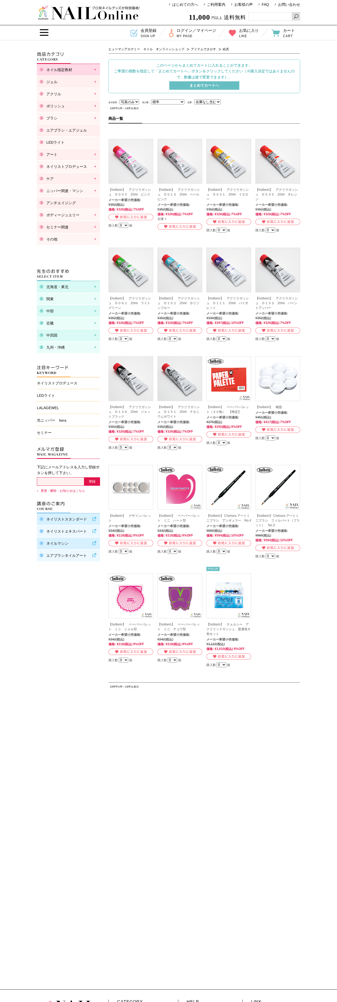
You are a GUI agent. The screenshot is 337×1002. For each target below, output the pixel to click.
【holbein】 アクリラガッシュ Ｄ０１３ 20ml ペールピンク (178, 194)
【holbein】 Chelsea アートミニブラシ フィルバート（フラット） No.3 (277, 520)
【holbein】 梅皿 (268, 407)
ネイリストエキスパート (66, 531)
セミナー (44, 432)
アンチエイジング (61, 203)
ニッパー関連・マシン (64, 191)
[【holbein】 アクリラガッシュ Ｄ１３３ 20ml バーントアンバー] (278, 270)
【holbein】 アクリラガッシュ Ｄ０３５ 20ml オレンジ (276, 194)
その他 (51, 239)
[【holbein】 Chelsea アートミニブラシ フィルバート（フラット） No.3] (278, 487)
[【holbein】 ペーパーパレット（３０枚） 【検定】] (229, 379)
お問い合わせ (289, 4)
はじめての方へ (185, 4)
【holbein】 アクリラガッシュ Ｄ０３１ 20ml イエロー (227, 194)
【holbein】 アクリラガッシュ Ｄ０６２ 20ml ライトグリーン (129, 303)
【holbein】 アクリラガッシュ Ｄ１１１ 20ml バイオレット (227, 303)
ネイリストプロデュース (66, 166)
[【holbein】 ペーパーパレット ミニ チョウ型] (180, 596)
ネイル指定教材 (59, 70)
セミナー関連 (57, 227)
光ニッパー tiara (51, 420)
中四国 (51, 335)
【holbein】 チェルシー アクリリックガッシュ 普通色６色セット (228, 629)
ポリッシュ (55, 106)
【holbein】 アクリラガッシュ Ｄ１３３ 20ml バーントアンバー (276, 303)
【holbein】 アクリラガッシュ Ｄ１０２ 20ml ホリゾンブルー (178, 303)
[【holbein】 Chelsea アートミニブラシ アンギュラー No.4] (229, 487)
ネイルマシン (57, 543)
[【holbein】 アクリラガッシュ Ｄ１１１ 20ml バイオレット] (229, 270)
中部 (50, 311)
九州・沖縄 (55, 347)
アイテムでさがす (203, 49)
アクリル (53, 94)
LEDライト (55, 142)
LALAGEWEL (48, 408)
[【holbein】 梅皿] (278, 379)
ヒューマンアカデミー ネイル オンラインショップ (89, 13)
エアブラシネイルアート (66, 555)
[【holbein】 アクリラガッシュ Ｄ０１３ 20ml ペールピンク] (180, 161)
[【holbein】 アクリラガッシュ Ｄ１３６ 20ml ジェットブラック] (131, 379)
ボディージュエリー (63, 215)
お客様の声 (243, 4)
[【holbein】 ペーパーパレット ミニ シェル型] (131, 596)
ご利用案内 (216, 4)
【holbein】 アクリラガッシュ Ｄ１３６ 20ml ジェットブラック (129, 411)
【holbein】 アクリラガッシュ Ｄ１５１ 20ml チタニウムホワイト (178, 411)
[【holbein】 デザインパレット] (131, 487)
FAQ (265, 4)
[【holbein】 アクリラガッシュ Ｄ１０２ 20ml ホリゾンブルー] (180, 270)
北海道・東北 (57, 287)
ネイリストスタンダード (66, 519)
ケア (50, 179)
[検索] (296, 16)
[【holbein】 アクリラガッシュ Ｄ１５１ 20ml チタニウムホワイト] (180, 379)
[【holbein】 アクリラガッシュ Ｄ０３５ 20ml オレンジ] (278, 161)
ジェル (51, 82)
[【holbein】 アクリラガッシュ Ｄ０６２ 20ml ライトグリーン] (131, 270)
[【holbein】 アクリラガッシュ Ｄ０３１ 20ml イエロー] (229, 161)
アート (51, 154)
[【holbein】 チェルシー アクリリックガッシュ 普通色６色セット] (229, 596)
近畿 (50, 323)
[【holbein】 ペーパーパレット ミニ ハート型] (180, 487)
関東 (50, 299)
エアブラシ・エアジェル (66, 130)
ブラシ (51, 118)
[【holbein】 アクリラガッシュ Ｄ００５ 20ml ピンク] (131, 161)
